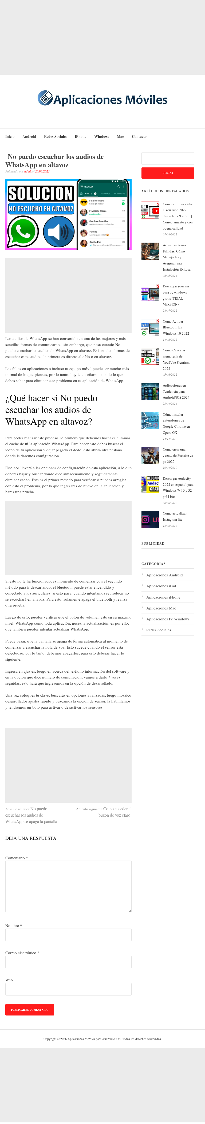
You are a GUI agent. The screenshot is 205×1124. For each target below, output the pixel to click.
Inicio (9, 136)
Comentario (16, 857)
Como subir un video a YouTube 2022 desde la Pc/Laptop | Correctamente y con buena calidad (178, 216)
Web (9, 979)
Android (29, 136)
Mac (120, 136)
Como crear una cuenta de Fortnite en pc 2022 (178, 455)
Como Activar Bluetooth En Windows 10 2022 (176, 327)
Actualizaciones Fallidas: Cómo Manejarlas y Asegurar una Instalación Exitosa (177, 257)
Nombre (13, 925)
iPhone (80, 136)
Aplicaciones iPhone (163, 597)
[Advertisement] (102, 37)
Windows (101, 136)
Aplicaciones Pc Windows (168, 618)
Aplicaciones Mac (161, 608)
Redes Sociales (55, 136)
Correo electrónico (22, 952)
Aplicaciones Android (164, 574)
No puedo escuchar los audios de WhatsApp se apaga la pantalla (31, 815)
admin (28, 171)
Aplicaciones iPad (161, 585)
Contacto (139, 136)
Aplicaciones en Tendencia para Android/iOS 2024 (176, 391)
